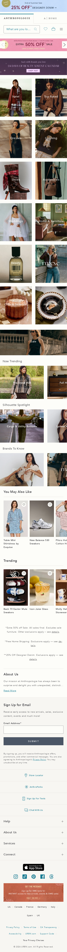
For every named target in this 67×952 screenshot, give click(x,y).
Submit (33, 741)
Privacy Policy (39, 759)
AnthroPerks (36, 787)
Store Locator (36, 775)
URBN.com (30, 934)
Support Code (47, 934)
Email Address (12, 723)
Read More (10, 690)
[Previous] (3, 45)
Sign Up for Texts (36, 798)
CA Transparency (48, 927)
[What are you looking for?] (35, 29)
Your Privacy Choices (33, 940)
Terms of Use (30, 927)
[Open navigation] (61, 29)
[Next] (64, 45)
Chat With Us (36, 810)
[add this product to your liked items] (24, 505)
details (55, 631)
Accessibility (15, 934)
